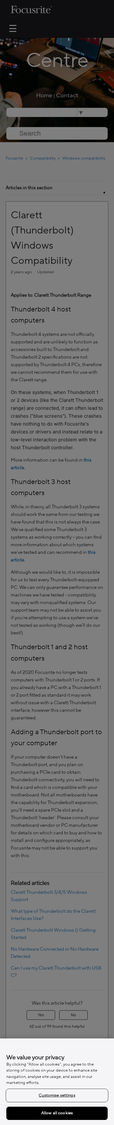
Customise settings (57, 1095)
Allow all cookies (57, 1113)
